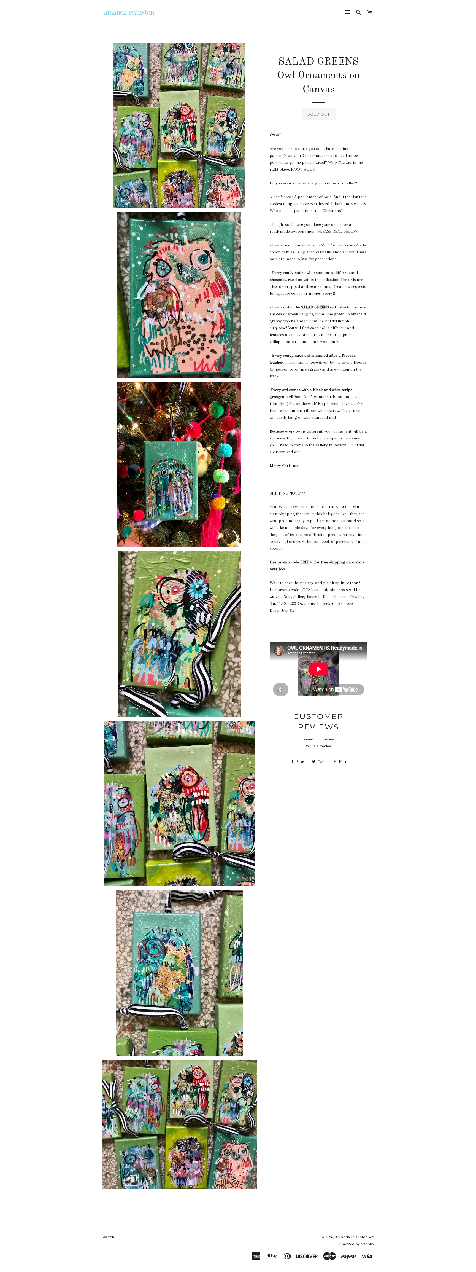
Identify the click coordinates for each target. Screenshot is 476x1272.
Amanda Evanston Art (354, 1237)
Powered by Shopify (356, 1243)
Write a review (318, 746)
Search (108, 1237)
